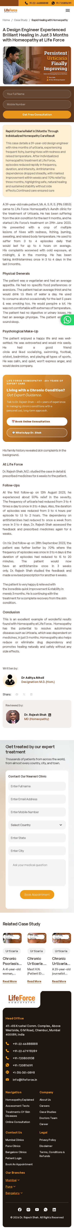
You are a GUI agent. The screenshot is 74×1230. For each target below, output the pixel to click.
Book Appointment (37, 894)
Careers (45, 1105)
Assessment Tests (17, 1105)
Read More (10, 981)
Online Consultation (18, 1121)
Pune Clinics (13, 1145)
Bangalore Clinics (16, 1152)
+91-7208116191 (23, 1065)
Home (6, 20)
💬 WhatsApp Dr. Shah (26, 432)
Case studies (48, 1111)
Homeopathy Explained (20, 1099)
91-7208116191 (63, 2)
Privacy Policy (48, 1139)
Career (44, 1124)
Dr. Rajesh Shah (35, 714)
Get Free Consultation (37, 114)
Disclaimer (46, 1145)
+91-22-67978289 (25, 1051)
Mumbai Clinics (15, 1139)
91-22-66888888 (38, 2)
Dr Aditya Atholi (32, 677)
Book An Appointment (19, 1164)
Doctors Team (48, 1118)
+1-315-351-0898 (24, 1072)
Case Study (20, 20)
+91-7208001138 (23, 1058)
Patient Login (14, 1158)
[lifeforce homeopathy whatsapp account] (67, 319)
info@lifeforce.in (25, 1079)
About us (45, 1099)
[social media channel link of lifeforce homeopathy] (20, 1210)
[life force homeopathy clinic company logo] (23, 1001)
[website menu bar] (67, 10)
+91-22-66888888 (25, 1044)
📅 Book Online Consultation (31, 421)
